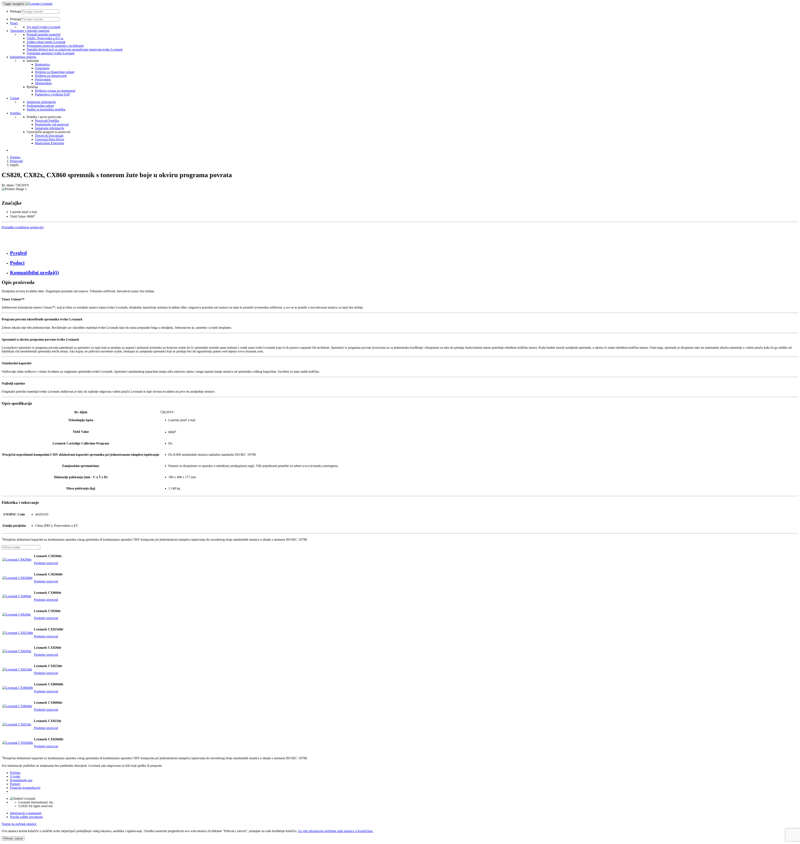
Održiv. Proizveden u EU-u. (45, 38)
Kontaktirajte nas (21, 780)
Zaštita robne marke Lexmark (46, 42)
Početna (15, 157)
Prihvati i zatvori (13, 838)
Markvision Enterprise (49, 143)
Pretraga (15, 11)
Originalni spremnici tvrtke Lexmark (51, 53)
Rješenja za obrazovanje (51, 75)
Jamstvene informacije (41, 102)
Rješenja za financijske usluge (54, 72)
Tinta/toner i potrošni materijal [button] (29, 30)
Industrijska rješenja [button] (23, 57)
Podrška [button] (15, 113)
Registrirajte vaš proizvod (52, 124)
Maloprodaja (43, 83)
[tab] (404, 253)
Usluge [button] (14, 98)
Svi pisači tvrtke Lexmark (43, 27)
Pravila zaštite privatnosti (26, 817)
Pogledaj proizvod (46, 563)
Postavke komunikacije (25, 787)
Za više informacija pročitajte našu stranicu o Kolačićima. (335, 831)
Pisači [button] (14, 23)
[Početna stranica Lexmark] (39, 3)
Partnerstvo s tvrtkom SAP (52, 94)
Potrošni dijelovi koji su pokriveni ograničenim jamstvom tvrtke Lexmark (75, 49)
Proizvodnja (43, 79)
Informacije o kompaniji (25, 813)
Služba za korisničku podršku (46, 109)
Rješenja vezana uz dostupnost (55, 90)
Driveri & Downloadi (49, 135)
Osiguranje (42, 68)
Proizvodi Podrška (47, 120)
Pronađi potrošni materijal (43, 34)
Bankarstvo (42, 64)
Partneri (15, 784)
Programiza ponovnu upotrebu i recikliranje (55, 45)
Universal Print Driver (49, 139)
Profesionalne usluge (40, 105)
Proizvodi (16, 161)
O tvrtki (15, 776)
